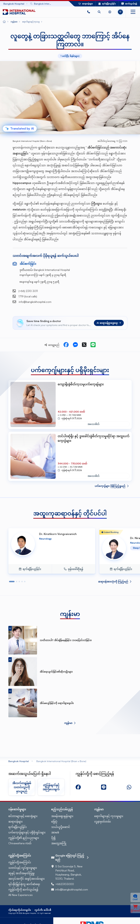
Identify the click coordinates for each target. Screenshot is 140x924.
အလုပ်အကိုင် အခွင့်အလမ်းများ (26, 878)
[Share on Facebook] (66, 345)
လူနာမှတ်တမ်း (102, 821)
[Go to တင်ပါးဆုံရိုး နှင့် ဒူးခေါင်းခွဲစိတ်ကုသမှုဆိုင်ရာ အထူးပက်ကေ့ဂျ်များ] (33, 456)
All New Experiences (20, 895)
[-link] (78, 787)
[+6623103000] (88, 12)
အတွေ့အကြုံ (58, 843)
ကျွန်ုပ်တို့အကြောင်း (19, 862)
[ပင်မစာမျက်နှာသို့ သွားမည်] (19, 12)
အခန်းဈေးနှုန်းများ (62, 816)
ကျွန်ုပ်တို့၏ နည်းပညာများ (23, 837)
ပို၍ (53, 837)
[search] (99, 12)
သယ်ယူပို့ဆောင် (60, 827)
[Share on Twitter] (84, 345)
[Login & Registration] (109, 12)
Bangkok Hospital (18, 761)
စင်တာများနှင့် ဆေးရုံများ (23, 816)
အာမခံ (55, 832)
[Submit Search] (58, 3)
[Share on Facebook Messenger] (75, 345)
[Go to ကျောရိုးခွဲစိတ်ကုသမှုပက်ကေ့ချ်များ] (33, 404)
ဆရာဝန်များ (15, 821)
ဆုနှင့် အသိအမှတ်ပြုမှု (21, 873)
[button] (88, 12)
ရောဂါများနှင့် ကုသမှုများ (108, 816)
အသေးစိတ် (94, 424)
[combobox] (44, 3)
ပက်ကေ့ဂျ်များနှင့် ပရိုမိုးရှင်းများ (27, 832)
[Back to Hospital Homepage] (4, 22)
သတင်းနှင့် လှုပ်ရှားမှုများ (22, 867)
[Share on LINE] (93, 345)
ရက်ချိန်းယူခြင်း (17, 827)
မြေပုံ (54, 821)
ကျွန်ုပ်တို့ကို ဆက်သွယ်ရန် (23, 889)
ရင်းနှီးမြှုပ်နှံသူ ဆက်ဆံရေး (24, 884)
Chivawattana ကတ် (19, 843)
